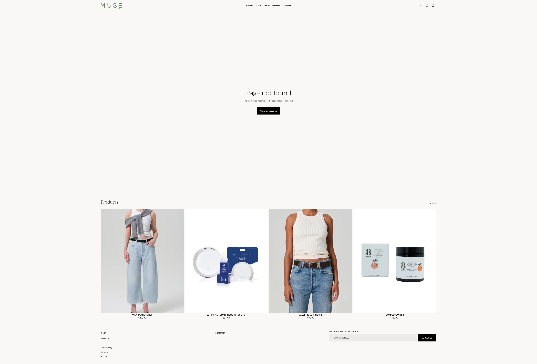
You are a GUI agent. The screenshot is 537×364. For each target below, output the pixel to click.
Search (104, 356)
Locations (105, 343)
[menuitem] (249, 5)
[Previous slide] (105, 261)
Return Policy (106, 347)
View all (433, 203)
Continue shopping (268, 111)
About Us (105, 338)
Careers (104, 352)
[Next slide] (179, 261)
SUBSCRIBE (427, 338)
